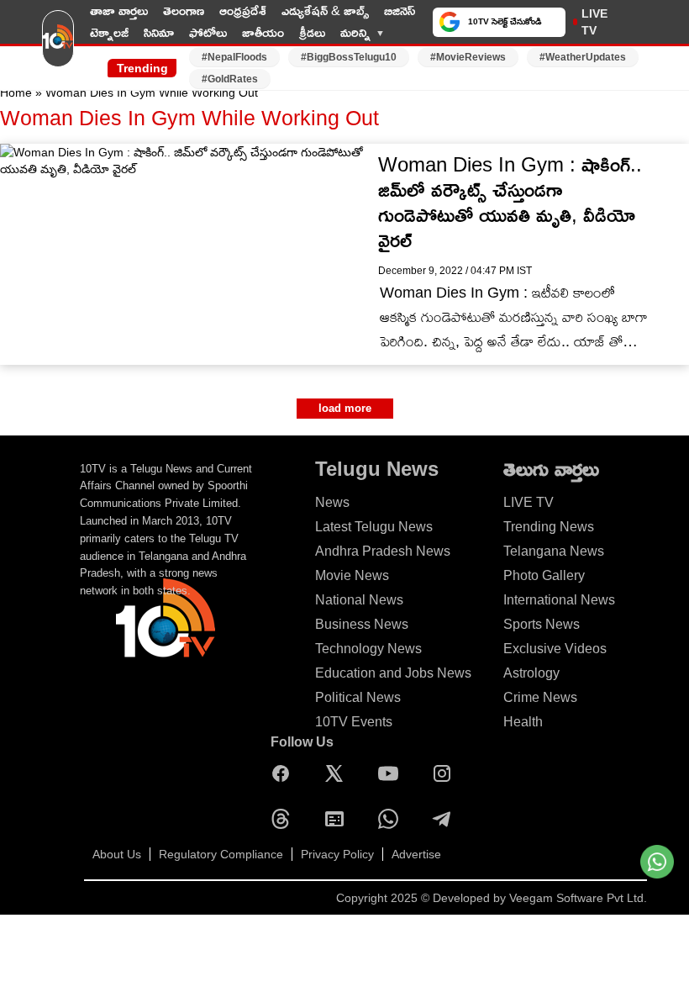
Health (523, 722)
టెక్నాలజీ (109, 32)
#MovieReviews (468, 57)
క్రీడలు (312, 32)
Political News (358, 697)
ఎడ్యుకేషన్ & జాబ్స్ (325, 10)
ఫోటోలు (208, 32)
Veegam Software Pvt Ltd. (578, 898)
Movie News (352, 575)
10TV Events (353, 722)
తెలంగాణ (183, 10)
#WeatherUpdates (582, 57)
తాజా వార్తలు (119, 10)
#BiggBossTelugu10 (349, 57)
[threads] (285, 819)
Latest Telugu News (374, 527)
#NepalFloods (234, 57)
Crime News (540, 697)
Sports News (541, 624)
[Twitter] (338, 773)
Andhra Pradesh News (382, 551)
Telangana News (553, 551)
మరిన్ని (355, 32)
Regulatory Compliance (221, 854)
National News (359, 600)
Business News (361, 624)
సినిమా (159, 32)
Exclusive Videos (555, 648)
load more (344, 408)
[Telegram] (446, 819)
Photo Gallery (544, 575)
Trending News (548, 527)
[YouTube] (392, 773)
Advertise (416, 854)
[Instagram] (446, 773)
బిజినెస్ (399, 10)
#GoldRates (230, 79)
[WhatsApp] (392, 819)
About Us (116, 854)
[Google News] (338, 819)
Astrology (531, 673)
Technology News (368, 648)
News (332, 502)
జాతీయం (263, 32)
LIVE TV (594, 22)
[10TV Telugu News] (58, 44)
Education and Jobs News (393, 673)
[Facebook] (285, 773)
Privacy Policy (337, 854)
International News (559, 600)
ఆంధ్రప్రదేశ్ (242, 10)
